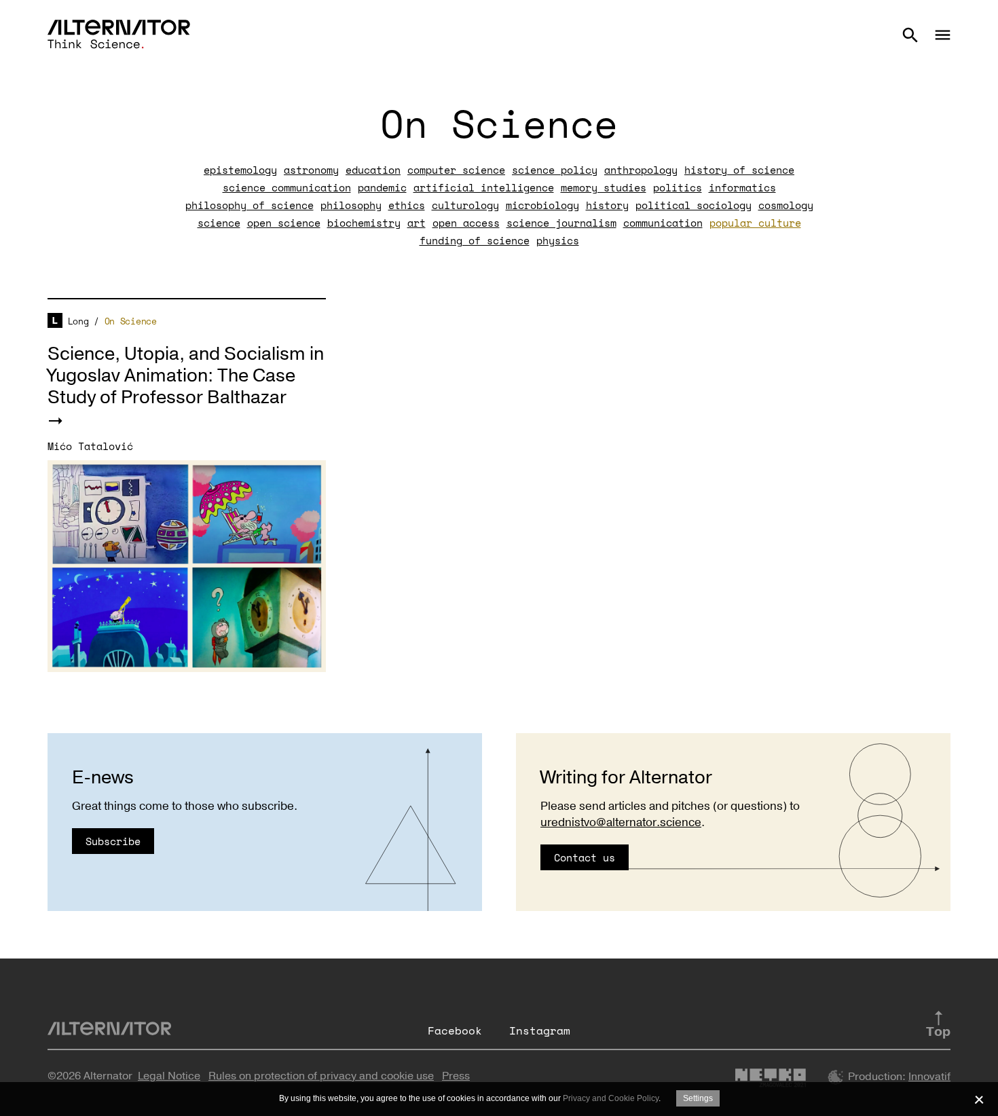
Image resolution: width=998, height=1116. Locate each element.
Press (456, 1075)
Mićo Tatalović (90, 446)
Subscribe (113, 841)
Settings (698, 1098)
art (416, 222)
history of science (739, 169)
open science (283, 222)
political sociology (693, 205)
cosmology (785, 205)
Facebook (455, 1030)
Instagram (539, 1030)
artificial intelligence (483, 187)
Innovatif (929, 1076)
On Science (131, 321)
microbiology (542, 205)
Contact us (584, 857)
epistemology (240, 169)
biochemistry (364, 222)
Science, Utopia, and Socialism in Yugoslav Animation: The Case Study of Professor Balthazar (186, 375)
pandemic (382, 187)
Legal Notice (169, 1075)
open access (466, 222)
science (219, 222)
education (373, 169)
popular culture (755, 222)
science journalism (561, 222)
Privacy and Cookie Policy (611, 1098)
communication (663, 222)
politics (677, 187)
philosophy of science (249, 205)
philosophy (351, 205)
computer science (456, 169)
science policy (554, 169)
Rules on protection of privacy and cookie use (321, 1075)
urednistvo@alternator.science (620, 822)
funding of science (475, 240)
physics (557, 240)
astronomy (311, 169)
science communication (287, 187)
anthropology (641, 169)
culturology (465, 205)
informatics (742, 187)
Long (78, 321)
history (607, 205)
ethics (406, 205)
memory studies (603, 187)
